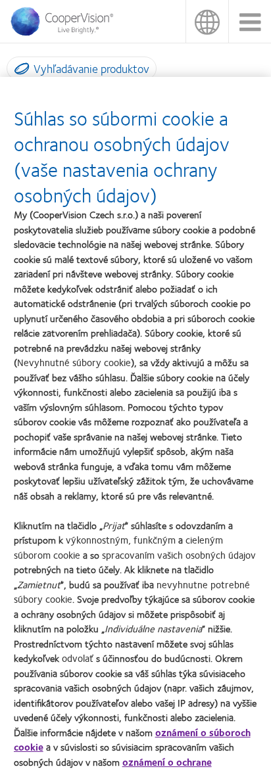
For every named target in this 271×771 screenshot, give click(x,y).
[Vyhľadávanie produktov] (18, 71)
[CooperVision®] (66, 32)
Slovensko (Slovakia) (206, 21)
